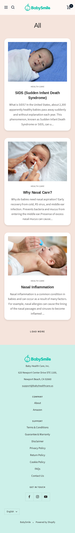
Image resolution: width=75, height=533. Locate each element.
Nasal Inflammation (37, 287)
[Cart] (69, 7)
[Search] (13, 7)
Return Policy (37, 455)
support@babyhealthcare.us (37, 386)
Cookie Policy (37, 462)
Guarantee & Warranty (37, 434)
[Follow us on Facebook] (29, 497)
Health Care (37, 86)
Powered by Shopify (45, 522)
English (10, 511)
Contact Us (37, 476)
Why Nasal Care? (37, 192)
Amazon (37, 410)
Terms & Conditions (37, 427)
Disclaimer (37, 441)
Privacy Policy (38, 448)
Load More (37, 331)
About (37, 403)
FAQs (37, 469)
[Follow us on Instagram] (37, 497)
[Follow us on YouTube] (46, 497)
